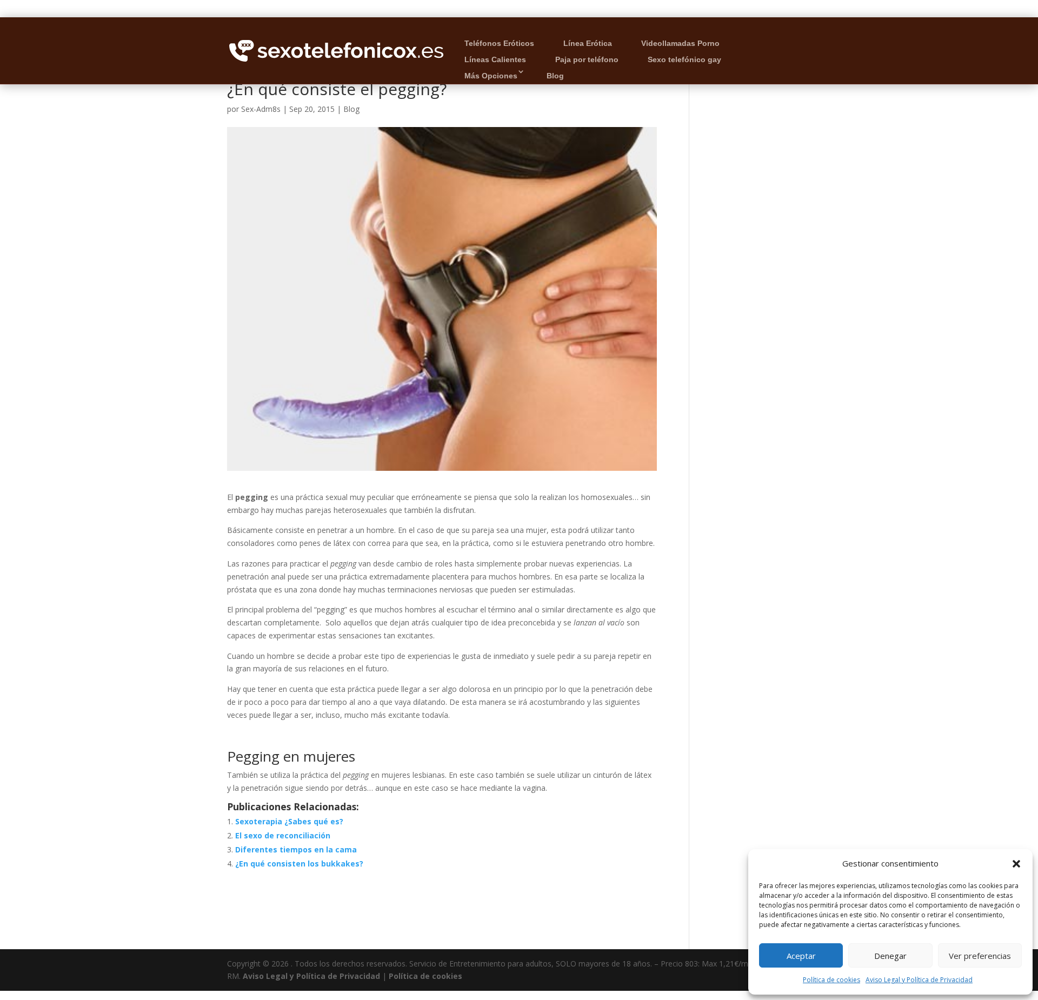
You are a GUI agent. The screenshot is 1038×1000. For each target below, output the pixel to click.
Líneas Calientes (495, 59)
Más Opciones (490, 75)
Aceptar (801, 955)
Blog (555, 75)
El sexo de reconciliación (282, 835)
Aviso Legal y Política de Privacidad (919, 979)
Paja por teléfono (586, 59)
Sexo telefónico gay (684, 59)
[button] (1016, 863)
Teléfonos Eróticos (499, 43)
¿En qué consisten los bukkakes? (299, 863)
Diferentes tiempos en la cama (296, 849)
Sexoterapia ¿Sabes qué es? (289, 821)
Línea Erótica (587, 43)
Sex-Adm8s (261, 109)
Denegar (890, 955)
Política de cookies (831, 979)
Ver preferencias (980, 955)
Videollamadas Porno (680, 43)
